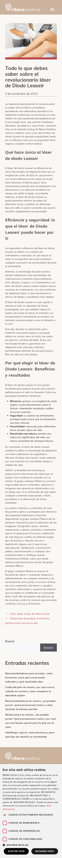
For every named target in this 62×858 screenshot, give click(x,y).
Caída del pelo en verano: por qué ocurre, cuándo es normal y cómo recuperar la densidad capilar (30, 691)
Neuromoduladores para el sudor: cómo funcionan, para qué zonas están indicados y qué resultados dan (29, 677)
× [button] (58, 767)
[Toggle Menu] (52, 9)
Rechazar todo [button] (44, 851)
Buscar (10, 641)
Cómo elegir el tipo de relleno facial (30, 613)
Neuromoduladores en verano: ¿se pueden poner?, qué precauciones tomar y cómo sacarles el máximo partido (30, 705)
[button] (31, 845)
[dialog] (31, 811)
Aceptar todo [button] (16, 851)
